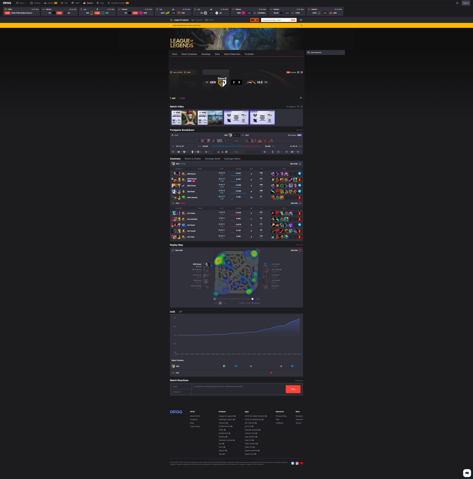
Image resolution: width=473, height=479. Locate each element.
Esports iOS (249, 454)
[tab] (176, 158)
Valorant (222, 423)
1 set (172, 98)
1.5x (224, 303)
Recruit (298, 423)
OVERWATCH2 (224, 426)
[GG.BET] (254, 20)
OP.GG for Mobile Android (254, 416)
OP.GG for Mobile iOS (253, 419)
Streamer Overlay (225, 440)
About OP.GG (195, 416)
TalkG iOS (248, 447)
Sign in (466, 3)
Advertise (299, 419)
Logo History (195, 426)
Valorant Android (251, 430)
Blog (192, 423)
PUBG (221, 430)
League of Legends (226, 416)
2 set (182, 98)
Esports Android (251, 450)
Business (299, 416)
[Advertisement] (236, 63)
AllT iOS (248, 426)
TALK (221, 447)
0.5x (215, 303)
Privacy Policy (281, 416)
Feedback (279, 423)
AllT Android (249, 423)
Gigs (220, 454)
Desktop (222, 437)
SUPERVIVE (223, 433)
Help (277, 419)
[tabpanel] (236, 201)
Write (293, 389)
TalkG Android (250, 443)
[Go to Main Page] (7, 3)
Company (193, 419)
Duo (220, 443)
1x (220, 303)
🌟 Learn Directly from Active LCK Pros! (185, 25)
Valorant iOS (250, 433)
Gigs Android (250, 437)
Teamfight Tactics (226, 419)
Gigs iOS (248, 440)
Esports (222, 450)
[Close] (301, 25)
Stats (21, 3)
